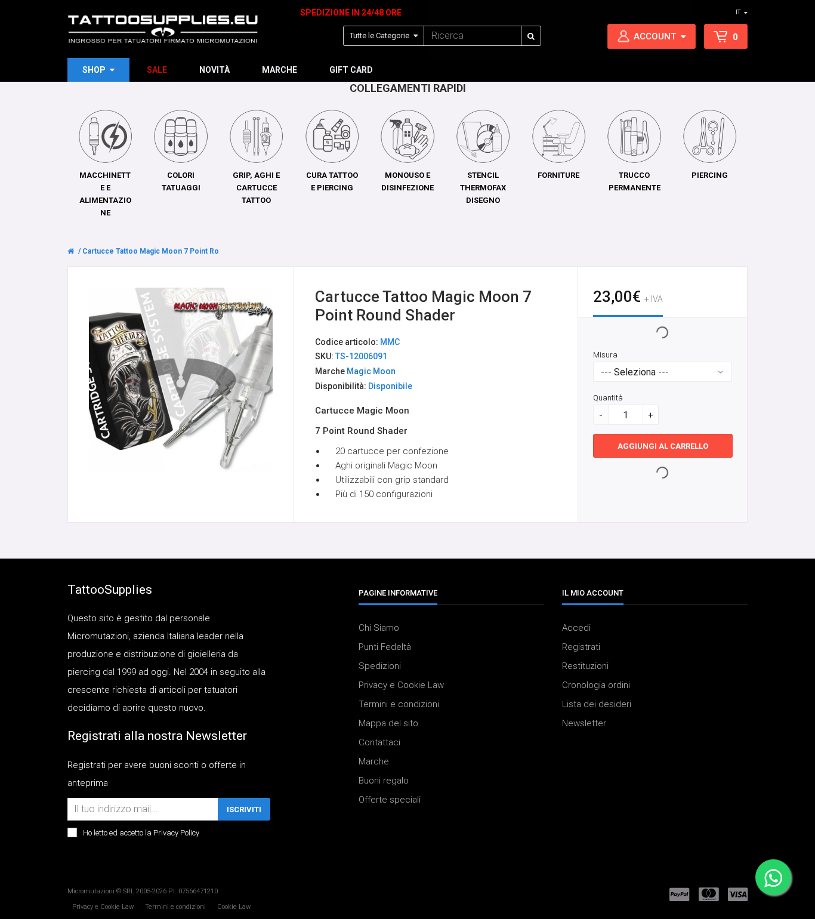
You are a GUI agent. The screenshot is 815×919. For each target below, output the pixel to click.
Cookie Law (234, 907)
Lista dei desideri (596, 704)
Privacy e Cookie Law (401, 685)
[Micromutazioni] (162, 29)
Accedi (576, 627)
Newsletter (584, 723)
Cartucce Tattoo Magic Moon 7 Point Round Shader (170, 251)
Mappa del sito (388, 723)
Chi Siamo (379, 627)
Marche (374, 761)
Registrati (581, 647)
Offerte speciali (390, 799)
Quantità (608, 398)
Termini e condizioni (399, 704)
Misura (605, 355)
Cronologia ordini (596, 685)
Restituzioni (585, 666)
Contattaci (379, 742)
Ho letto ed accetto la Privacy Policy (141, 832)
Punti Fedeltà (385, 647)
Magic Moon (371, 372)
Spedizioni (380, 666)
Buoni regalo (384, 780)
